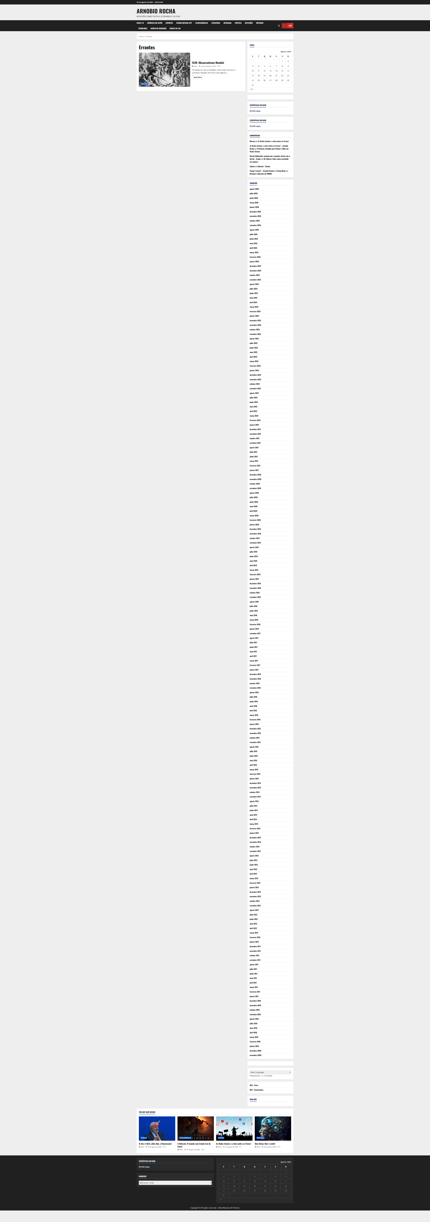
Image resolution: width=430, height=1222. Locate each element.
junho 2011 (253, 973)
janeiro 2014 (254, 833)
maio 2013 (253, 869)
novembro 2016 (255, 678)
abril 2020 (253, 511)
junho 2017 (254, 647)
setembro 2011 (255, 960)
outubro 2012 (254, 901)
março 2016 (254, 715)
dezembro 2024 (255, 266)
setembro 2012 (255, 905)
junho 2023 (254, 347)
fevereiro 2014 (255, 828)
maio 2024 (253, 297)
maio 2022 (253, 406)
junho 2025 (254, 238)
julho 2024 (253, 288)
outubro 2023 (255, 329)
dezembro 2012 (255, 892)
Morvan (252, 141)
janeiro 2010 (254, 1046)
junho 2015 (254, 756)
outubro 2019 (255, 538)
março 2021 (254, 461)
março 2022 (254, 415)
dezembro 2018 (255, 583)
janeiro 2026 (254, 207)
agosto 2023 (254, 338)
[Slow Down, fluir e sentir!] (273, 1128)
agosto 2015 (254, 746)
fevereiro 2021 (255, 465)
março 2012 (254, 932)
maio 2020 (253, 506)
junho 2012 (254, 919)
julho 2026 (254, 193)
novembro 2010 (255, 1005)
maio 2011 (253, 978)
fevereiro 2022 (255, 420)
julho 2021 (253, 452)
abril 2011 (253, 982)
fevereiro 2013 (255, 883)
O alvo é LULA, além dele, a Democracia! (155, 1143)
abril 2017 (253, 656)
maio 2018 (253, 615)
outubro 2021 (254, 438)
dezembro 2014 (255, 783)
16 (288, 71)
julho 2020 (254, 497)
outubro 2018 (254, 592)
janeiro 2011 (254, 996)
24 (253, 80)
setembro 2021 (255, 443)
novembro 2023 (255, 325)
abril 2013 (253, 873)
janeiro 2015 (254, 778)
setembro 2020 (255, 488)
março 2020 (254, 515)
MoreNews (223, 1208)
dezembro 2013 (255, 837)
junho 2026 (254, 198)
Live (290, 25)
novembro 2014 (255, 787)
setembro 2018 (255, 597)
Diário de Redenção (158, 28)
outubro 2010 (255, 1009)
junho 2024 (254, 293)
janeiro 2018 (254, 628)
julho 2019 (253, 551)
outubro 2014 (254, 792)
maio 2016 (253, 706)
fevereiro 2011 (255, 991)
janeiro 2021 (254, 470)
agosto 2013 (254, 855)
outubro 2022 (255, 384)
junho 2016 (254, 701)
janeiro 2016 (254, 724)
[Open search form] (279, 25)
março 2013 (254, 878)
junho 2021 (254, 456)
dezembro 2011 (255, 946)
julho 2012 (253, 914)
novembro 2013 (255, 842)
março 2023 (254, 361)
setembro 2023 (255, 334)
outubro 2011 (254, 955)
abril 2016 (253, 710)
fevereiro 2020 (255, 520)
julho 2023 (253, 343)
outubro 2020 (255, 483)
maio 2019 (253, 561)
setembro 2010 (255, 1014)
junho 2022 (254, 402)
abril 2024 (253, 302)
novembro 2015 (255, 733)
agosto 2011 (254, 964)
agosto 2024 (254, 284)
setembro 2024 (255, 279)
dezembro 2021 (255, 429)
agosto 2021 (254, 447)
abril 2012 (253, 928)
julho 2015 (253, 751)
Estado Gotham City (184, 23)
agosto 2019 (254, 547)
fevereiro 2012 (255, 937)
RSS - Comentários (256, 1089)
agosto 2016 (254, 692)
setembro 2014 (255, 796)
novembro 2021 (255, 434)
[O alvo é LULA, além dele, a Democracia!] (157, 1128)
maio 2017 (253, 651)
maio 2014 (253, 815)
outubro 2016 (255, 683)
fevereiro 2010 (255, 1041)
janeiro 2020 (254, 524)
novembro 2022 (255, 379)
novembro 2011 (255, 951)
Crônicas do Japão (154, 23)
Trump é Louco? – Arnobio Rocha (262, 170)
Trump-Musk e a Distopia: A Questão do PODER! (269, 172)
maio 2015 (253, 760)
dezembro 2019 (255, 529)
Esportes (169, 23)
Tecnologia (142, 28)
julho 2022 (253, 397)
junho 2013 (254, 864)
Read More (199, 77)
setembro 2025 (255, 225)
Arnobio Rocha (156, 11)
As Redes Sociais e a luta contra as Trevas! (273, 141)
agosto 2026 (254, 189)
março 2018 (254, 619)
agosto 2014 (254, 801)
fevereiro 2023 (255, 365)
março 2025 (254, 252)
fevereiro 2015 (255, 774)
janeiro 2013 (254, 887)
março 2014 (254, 824)
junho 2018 (254, 610)
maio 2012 (253, 923)
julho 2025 (253, 234)
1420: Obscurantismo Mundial (164, 70)
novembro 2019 (255, 533)
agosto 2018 (254, 601)
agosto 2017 (254, 638)
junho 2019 (254, 556)
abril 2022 (253, 411)
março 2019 (254, 570)
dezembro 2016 (255, 674)
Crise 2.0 (140, 23)
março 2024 (254, 306)
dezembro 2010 (255, 1000)
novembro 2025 (255, 216)
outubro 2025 (255, 220)
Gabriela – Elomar (264, 166)
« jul (251, 89)
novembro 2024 (255, 270)
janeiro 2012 (254, 941)
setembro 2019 (255, 542)
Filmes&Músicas (201, 23)
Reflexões (249, 23)
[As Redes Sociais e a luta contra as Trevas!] (234, 1128)
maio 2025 (253, 243)
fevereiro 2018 (255, 624)
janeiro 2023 (254, 370)
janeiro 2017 (254, 669)
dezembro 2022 (255, 375)
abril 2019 (253, 565)
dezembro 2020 (255, 474)
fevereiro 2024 (255, 311)
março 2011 (254, 987)
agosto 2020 (254, 493)
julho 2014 (253, 805)
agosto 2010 (254, 1019)
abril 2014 (253, 819)
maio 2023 (253, 352)
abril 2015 (253, 765)
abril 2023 (253, 356)
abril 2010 (253, 1032)
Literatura (215, 23)
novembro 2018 (255, 588)
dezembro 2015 (255, 728)
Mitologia (227, 23)
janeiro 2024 (254, 316)
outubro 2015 (254, 737)
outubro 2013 (254, 846)
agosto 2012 (254, 910)
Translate (268, 1076)
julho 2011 (253, 969)
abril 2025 (253, 248)
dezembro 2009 (255, 1050)
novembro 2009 (255, 1055)
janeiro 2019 (254, 579)
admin (195, 66)
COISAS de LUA (175, 28)
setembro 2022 (255, 388)
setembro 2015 (255, 742)
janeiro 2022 (254, 424)
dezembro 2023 (255, 320)
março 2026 (254, 202)
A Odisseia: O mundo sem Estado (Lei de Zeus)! (194, 1145)
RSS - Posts (254, 1085)
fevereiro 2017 (255, 665)
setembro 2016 (255, 687)
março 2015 (254, 769)
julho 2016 (253, 697)
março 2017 (254, 660)
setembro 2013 (255, 851)
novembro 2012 (255, 896)
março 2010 (254, 1037)
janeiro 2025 (254, 261)
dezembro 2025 (255, 211)
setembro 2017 (255, 633)
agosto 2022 (254, 393)
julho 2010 (253, 1023)
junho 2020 (254, 502)
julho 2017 (253, 642)
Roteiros (259, 23)
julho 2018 (253, 606)
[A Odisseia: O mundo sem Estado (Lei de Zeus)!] (195, 1128)
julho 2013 (253, 860)
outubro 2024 (255, 275)
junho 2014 (254, 810)
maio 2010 (253, 1028)
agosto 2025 (254, 229)
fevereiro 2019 (255, 574)
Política (238, 23)
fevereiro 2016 (255, 719)
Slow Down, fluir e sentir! (265, 1143)
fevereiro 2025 (255, 257)
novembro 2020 (255, 479)
